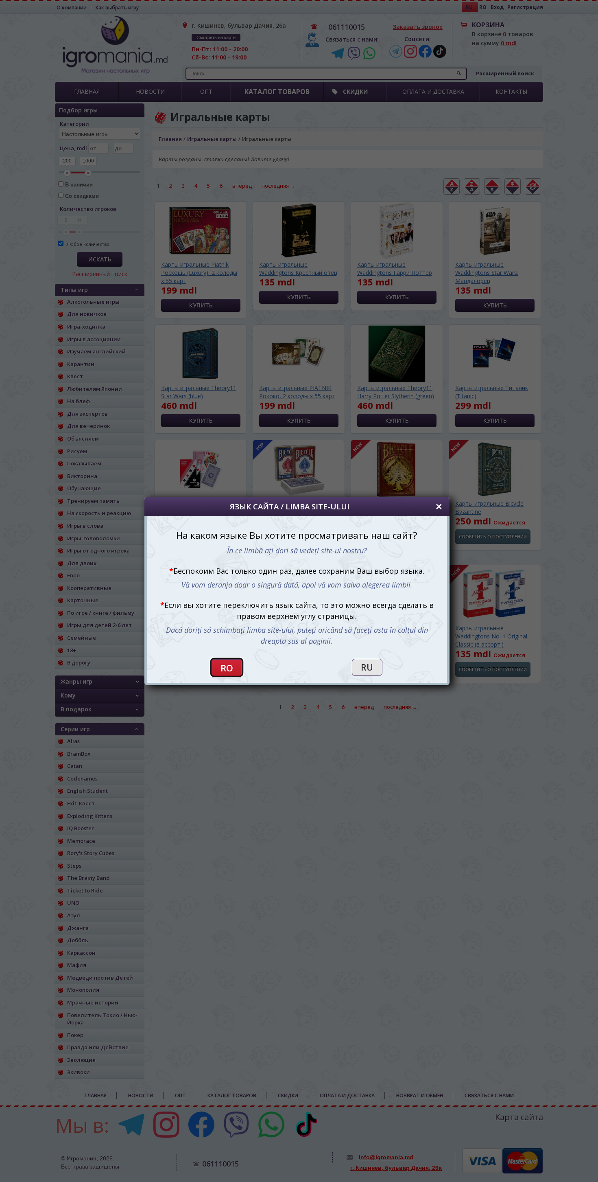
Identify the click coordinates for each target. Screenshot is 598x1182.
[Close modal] (439, 506)
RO (227, 668)
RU (367, 667)
